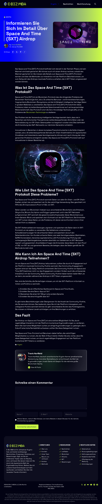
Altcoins (64, 457)
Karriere (44, 461)
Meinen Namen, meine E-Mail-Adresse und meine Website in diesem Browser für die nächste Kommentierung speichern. (47, 420)
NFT (63, 459)
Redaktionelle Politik (88, 457)
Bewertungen (66, 462)
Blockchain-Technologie (36, 112)
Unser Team (45, 454)
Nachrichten (68, 4)
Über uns (45, 449)
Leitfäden (65, 451)
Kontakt (44, 451)
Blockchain (65, 454)
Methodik (45, 464)
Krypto (53, 4)
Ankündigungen (87, 464)
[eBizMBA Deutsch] (15, 4)
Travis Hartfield (16, 45)
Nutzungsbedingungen (89, 451)
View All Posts (36, 367)
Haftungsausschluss (89, 454)
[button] (95, 4)
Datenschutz (86, 449)
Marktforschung (83, 4)
